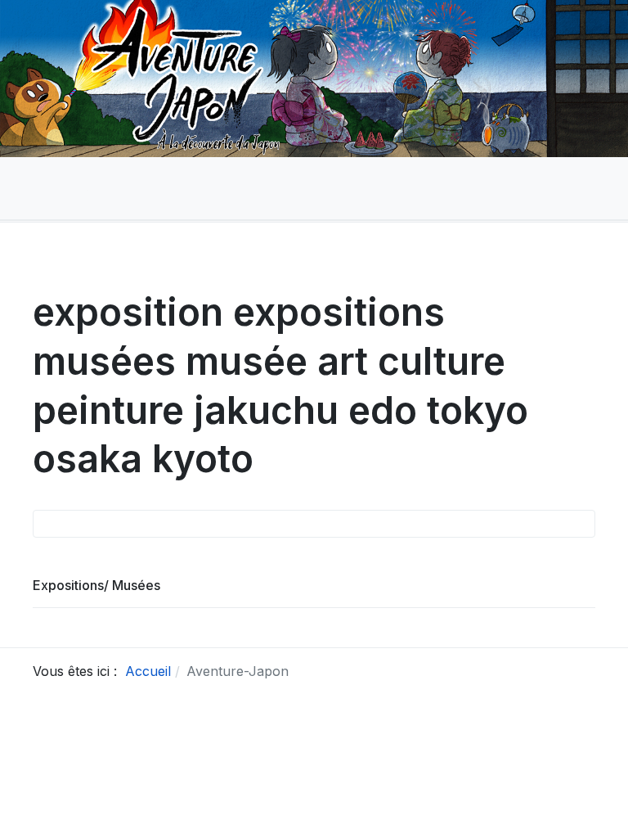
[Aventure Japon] (54, 187)
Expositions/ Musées (96, 585)
